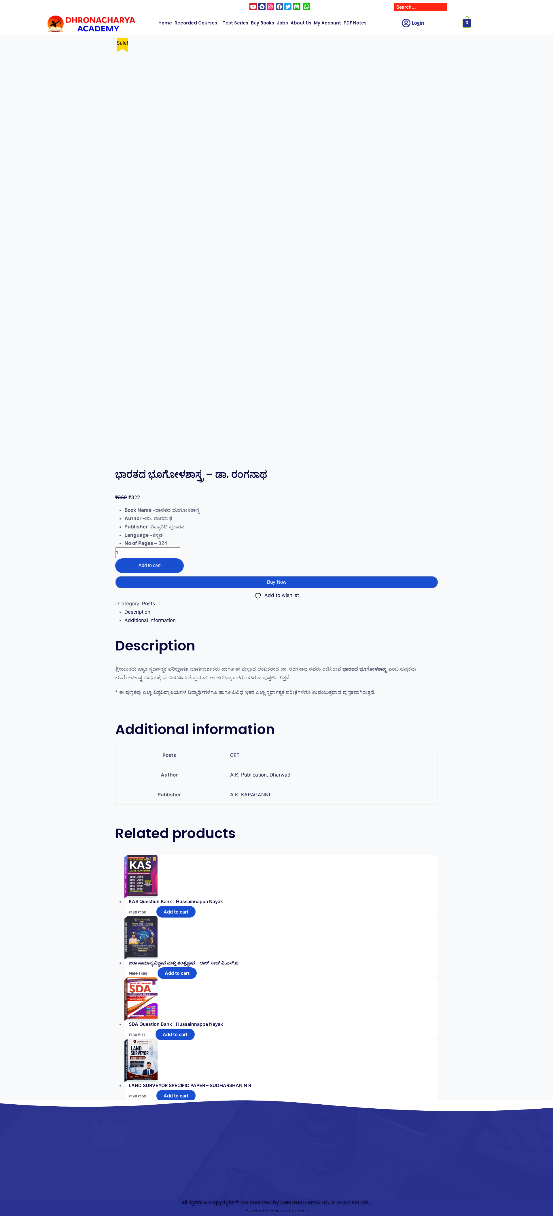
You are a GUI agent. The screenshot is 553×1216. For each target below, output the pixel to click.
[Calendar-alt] (296, 6)
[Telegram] (262, 6)
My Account (327, 23)
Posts (148, 603)
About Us (301, 23)
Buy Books (262, 23)
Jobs (282, 23)
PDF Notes (355, 23)
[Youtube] (253, 6)
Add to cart (149, 565)
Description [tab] (137, 612)
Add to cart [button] (176, 912)
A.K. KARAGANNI (250, 795)
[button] (197, 23)
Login (418, 23)
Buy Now (276, 582)
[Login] (406, 23)
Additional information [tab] (150, 620)
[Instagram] (270, 6)
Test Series (235, 23)
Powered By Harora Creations (276, 1210)
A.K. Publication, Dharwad (260, 775)
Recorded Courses (196, 23)
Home (165, 23)
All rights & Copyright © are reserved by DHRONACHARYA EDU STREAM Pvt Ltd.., (276, 1202)
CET (235, 755)
